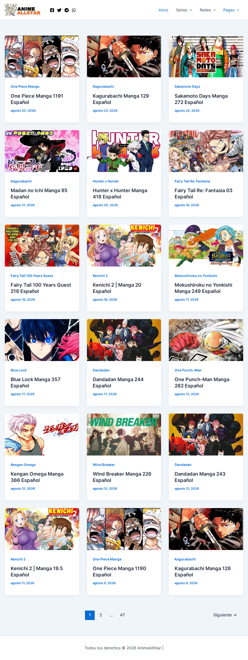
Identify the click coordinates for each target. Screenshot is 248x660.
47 (122, 614)
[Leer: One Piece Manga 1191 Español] (42, 56)
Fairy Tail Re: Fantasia (192, 181)
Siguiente (225, 614)
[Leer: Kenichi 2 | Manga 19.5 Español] (42, 528)
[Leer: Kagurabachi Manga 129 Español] (124, 56)
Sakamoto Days (187, 86)
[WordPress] (74, 10)
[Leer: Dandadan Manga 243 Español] (206, 434)
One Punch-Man (188, 370)
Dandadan (101, 370)
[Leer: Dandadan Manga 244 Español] (124, 339)
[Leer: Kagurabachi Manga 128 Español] (206, 528)
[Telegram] (66, 10)
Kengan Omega (23, 465)
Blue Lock (19, 370)
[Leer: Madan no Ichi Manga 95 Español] (42, 150)
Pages (228, 10)
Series (181, 10)
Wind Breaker (104, 465)
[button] (189, 10)
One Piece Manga (25, 86)
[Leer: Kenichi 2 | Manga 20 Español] (124, 245)
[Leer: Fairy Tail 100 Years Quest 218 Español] (42, 245)
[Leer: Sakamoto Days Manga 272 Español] (206, 56)
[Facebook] (52, 10)
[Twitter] (59, 10)
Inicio (163, 10)
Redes (205, 10)
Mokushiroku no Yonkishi (196, 276)
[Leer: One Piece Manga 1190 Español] (124, 528)
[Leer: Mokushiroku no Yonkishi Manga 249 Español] (206, 245)
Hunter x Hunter (106, 181)
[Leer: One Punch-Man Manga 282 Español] (206, 339)
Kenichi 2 (100, 276)
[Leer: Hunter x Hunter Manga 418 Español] (124, 150)
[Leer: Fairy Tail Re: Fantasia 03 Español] (206, 150)
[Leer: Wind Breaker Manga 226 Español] (124, 434)
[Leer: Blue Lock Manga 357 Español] (42, 339)
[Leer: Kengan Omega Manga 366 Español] (42, 434)
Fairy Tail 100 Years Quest (32, 276)
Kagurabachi (103, 86)
